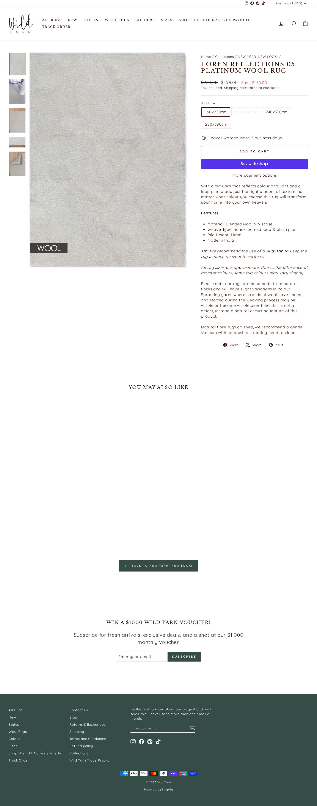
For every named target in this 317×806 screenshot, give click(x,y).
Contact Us (78, 710)
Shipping (231, 88)
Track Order (56, 27)
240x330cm (276, 111)
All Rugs (51, 20)
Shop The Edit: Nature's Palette (214, 20)
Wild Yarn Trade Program (91, 760)
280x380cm (216, 124)
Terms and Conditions (87, 739)
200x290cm (246, 111)
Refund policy (81, 746)
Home (206, 57)
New (72, 20)
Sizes (166, 20)
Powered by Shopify (158, 789)
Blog (73, 717)
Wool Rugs (117, 20)
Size (208, 103)
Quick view (44, 503)
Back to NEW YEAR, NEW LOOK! (161, 565)
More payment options (254, 175)
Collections (224, 57)
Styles (91, 20)
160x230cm (216, 111)
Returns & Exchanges (87, 724)
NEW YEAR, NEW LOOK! (258, 57)
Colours (145, 20)
